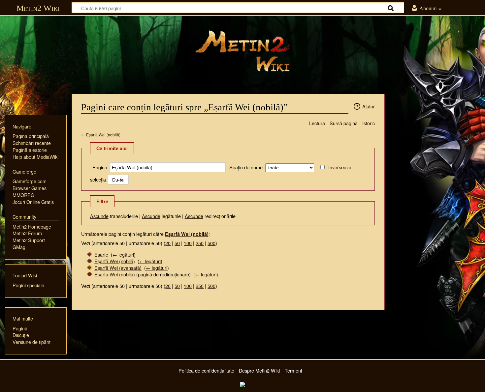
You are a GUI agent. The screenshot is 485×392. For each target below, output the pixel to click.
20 (168, 242)
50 (177, 242)
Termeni (293, 370)
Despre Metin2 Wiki (259, 370)
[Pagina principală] (242, 51)
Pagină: (100, 167)
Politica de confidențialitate (206, 370)
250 (200, 242)
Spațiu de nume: (246, 167)
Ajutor (368, 106)
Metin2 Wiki (38, 8)
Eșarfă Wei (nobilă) (103, 134)
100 (188, 242)
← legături (123, 254)
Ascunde (99, 215)
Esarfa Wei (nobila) (114, 274)
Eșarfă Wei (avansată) (118, 267)
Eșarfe (101, 254)
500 (211, 242)
